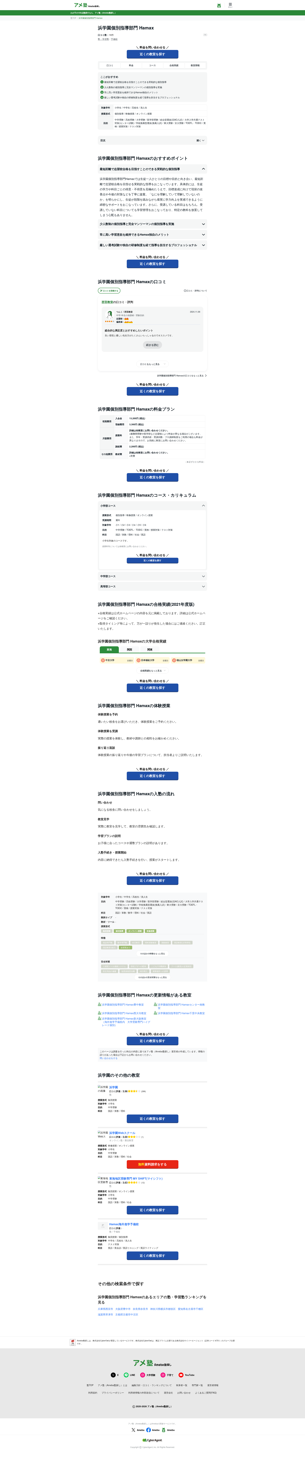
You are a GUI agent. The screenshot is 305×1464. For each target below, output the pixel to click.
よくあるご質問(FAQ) (206, 1392)
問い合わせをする (109, 1058)
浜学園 (113, 1087)
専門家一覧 (197, 1385)
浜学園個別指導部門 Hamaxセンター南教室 (181, 1006)
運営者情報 (212, 1385)
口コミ (110, 65)
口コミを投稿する (110, 290)
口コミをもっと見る (150, 364)
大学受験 (150, 1375)
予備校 (114, 39)
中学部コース (108, 576)
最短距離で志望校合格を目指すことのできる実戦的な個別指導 (140, 169)
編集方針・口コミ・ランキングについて (152, 1385)
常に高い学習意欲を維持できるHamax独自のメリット (134, 234)
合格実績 (173, 65)
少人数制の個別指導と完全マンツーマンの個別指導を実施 (137, 224)
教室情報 (195, 65)
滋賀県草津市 (105, 1314)
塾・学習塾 (103, 39)
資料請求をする (152, 1164)
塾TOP (73, 18)
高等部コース (108, 586)
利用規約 (92, 1392)
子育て (170, 1375)
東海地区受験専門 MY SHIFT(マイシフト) (136, 1178)
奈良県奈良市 (140, 1309)
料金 (131, 65)
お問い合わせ (184, 1392)
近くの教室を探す (152, 54)
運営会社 (168, 1392)
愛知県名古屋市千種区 (190, 1309)
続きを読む (152, 345)
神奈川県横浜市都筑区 (163, 1309)
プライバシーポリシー (113, 1392)
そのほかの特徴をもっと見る (152, 953)
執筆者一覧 (181, 1385)
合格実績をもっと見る (151, 670)
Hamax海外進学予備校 (124, 1224)
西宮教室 (107, 302)
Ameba (140, 1430)
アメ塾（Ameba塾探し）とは (112, 1385)
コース (152, 65)
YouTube (189, 1375)
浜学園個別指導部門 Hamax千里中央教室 (181, 1013)
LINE (132, 1375)
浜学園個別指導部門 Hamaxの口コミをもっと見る (180, 375)
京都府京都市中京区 (126, 1314)
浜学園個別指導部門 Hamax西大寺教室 (124, 1013)
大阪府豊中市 (123, 1309)
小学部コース (108, 505)
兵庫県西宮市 (105, 1309)
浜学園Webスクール (122, 1133)
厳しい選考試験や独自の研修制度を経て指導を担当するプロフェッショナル (148, 245)
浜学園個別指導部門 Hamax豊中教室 (123, 1004)
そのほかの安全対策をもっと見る (152, 977)
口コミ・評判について (196, 290)
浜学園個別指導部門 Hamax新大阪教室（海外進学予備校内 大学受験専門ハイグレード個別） (126, 1022)
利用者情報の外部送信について (143, 1392)
